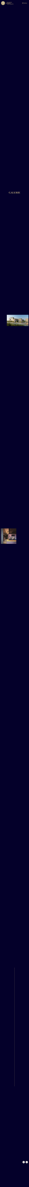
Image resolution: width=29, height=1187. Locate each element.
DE (23, 1162)
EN (26, 1162)
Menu (25, 3)
